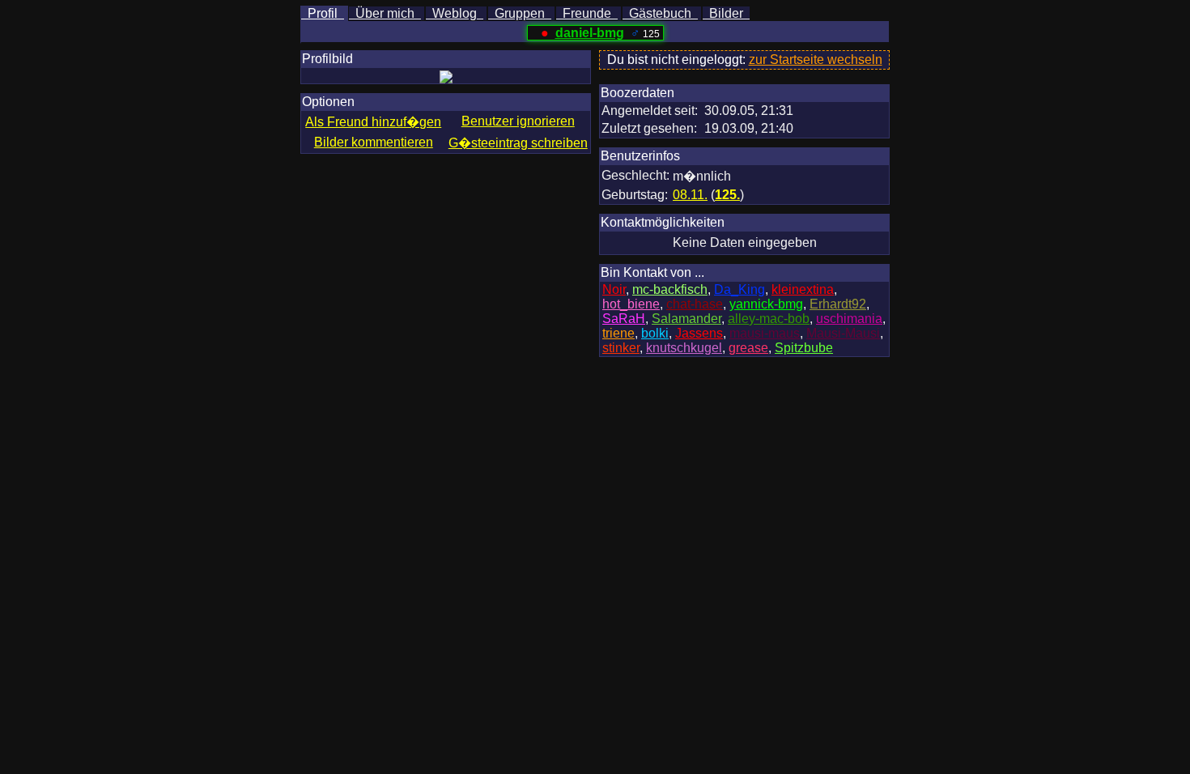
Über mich (385, 13)
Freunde (587, 13)
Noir (614, 289)
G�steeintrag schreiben (518, 143)
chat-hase (694, 304)
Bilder (726, 13)
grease (748, 348)
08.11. (690, 195)
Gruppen (519, 13)
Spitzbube (804, 348)
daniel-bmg (589, 33)
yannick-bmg (766, 304)
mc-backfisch (670, 289)
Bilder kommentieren (373, 142)
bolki (655, 333)
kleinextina (802, 289)
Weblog (454, 13)
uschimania (849, 318)
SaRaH (623, 318)
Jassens (699, 333)
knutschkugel (684, 348)
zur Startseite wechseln (815, 59)
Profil (322, 13)
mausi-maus (764, 333)
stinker (621, 348)
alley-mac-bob (769, 318)
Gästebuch (660, 13)
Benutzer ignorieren (518, 121)
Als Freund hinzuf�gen (373, 122)
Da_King (739, 289)
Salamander (686, 318)
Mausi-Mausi (843, 333)
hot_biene (631, 304)
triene (618, 333)
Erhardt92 (838, 304)
